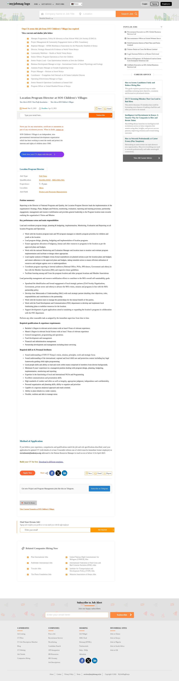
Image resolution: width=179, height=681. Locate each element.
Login (145, 4)
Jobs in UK (114, 650)
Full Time (43, 176)
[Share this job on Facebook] (52, 473)
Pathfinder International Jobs (41, 563)
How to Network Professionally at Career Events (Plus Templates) (141, 140)
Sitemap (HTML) (85, 642)
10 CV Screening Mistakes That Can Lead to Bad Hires (142, 100)
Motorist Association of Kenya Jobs (83, 574)
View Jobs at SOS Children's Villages (62, 102)
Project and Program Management (53, 192)
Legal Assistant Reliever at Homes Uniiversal (143, 54)
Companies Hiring (23, 658)
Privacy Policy (69, 674)
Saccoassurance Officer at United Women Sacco (144, 38)
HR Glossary (52, 658)
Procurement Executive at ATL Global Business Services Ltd (144, 33)
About (51, 674)
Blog (19, 646)
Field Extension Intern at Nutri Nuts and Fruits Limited (143, 44)
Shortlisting (52, 642)
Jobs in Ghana (115, 634)
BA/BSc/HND (45, 180)
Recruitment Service (55, 638)
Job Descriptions (54, 662)
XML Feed (83, 638)
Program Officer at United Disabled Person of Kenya (50, 86)
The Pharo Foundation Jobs (41, 574)
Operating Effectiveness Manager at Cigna (46, 79)
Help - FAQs (83, 650)
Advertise (82, 654)
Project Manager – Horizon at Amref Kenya (47, 71)
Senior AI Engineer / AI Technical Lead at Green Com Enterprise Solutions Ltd (144, 60)
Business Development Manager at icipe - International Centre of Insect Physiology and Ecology (67, 64)
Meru (41, 188)
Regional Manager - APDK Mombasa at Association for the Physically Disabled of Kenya (64, 46)
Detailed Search (45, 18)
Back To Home (29, 503)
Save (100, 109)
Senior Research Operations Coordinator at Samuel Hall (51, 83)
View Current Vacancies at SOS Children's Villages (37, 509)
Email (109, 109)
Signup (154, 4)
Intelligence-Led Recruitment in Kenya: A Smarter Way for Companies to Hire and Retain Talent (141, 117)
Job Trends (21, 654)
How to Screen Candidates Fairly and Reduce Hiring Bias (140, 84)
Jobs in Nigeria (115, 642)
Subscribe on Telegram (99, 489)
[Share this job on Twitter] (58, 473)
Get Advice (46, 4)
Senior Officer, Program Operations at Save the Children (52, 57)
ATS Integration (54, 650)
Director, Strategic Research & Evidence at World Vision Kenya (54, 49)
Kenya (76, 4)
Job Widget (83, 634)
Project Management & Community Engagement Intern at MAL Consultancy (59, 42)
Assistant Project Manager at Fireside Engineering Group (52, 68)
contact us (59, 130)
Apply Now (27, 473)
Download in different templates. (51, 462)
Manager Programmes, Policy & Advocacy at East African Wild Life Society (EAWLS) (63, 38)
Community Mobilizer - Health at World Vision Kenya (51, 53)
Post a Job (51, 634)
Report (108, 473)
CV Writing (21, 650)
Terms (78, 674)
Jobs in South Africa (117, 646)
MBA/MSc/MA (58, 180)
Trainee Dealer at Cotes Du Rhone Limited (142, 49)
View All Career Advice (143, 158)
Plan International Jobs (39, 557)
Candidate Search (54, 646)
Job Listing (21, 634)
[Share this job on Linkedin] (64, 473)
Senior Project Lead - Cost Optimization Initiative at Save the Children (57, 60)
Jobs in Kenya (115, 638)
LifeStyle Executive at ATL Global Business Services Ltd (142, 66)
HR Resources (53, 654)
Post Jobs (60, 4)
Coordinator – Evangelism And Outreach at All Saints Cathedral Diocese (58, 75)
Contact (59, 674)
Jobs (36, 4)
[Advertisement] (90, 141)
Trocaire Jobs (36, 569)
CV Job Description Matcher (27, 642)
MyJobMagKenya (123, 674)
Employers (166, 4)
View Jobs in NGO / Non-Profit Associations (33, 102)
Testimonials (83, 646)
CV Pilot (20, 638)
